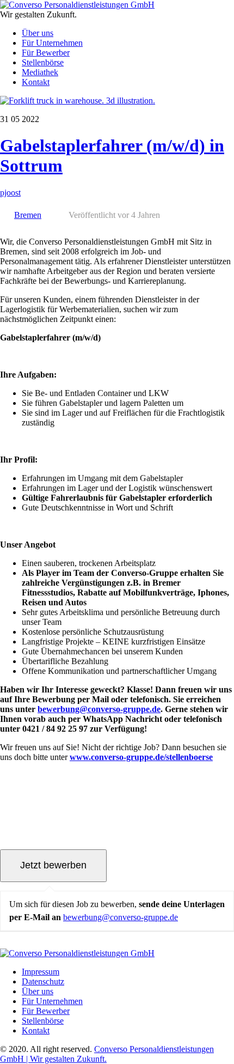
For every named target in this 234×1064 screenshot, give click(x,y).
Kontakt (36, 82)
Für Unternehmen (52, 42)
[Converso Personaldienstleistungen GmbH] (77, 4)
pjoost (10, 192)
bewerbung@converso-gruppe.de (120, 917)
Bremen (27, 215)
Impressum (40, 971)
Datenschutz (43, 981)
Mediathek (40, 72)
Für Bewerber (46, 52)
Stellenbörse (43, 62)
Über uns (37, 33)
